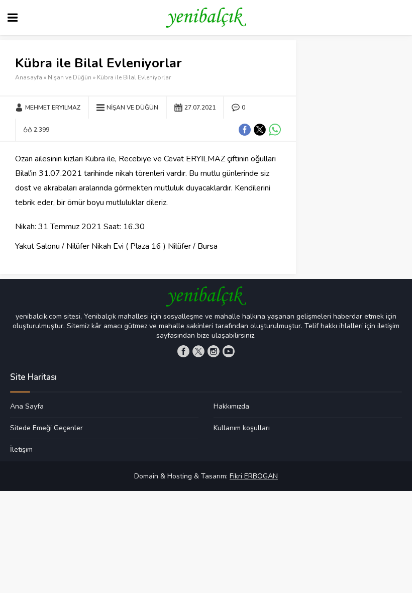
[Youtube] (229, 351)
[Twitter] (198, 351)
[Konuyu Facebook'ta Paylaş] (245, 130)
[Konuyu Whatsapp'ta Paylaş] (275, 130)
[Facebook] (183, 351)
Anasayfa (28, 77)
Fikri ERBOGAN (254, 476)
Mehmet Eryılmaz (52, 108)
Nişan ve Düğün (69, 77)
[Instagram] (214, 351)
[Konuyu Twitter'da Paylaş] (260, 130)
